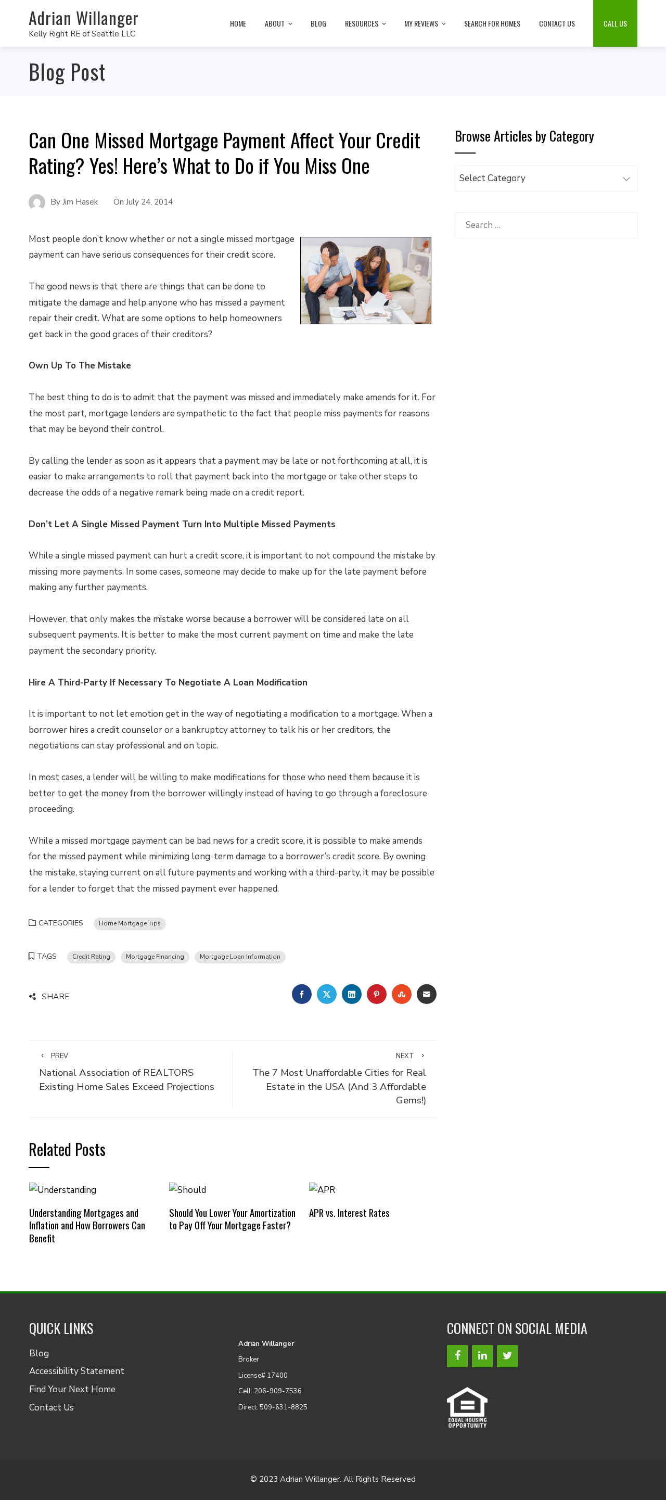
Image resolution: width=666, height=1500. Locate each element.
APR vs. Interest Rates (349, 1212)
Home (238, 23)
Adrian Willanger (84, 17)
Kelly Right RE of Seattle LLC (82, 34)
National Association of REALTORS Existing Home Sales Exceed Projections (126, 1072)
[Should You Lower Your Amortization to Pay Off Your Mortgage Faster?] (187, 1190)
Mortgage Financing (155, 956)
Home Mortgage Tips (130, 923)
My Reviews (421, 23)
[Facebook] (457, 1356)
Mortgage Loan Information (240, 956)
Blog (318, 23)
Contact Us (557, 23)
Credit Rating (91, 956)
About (275, 23)
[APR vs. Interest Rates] (322, 1190)
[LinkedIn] (482, 1356)
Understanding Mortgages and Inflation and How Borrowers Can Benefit (87, 1225)
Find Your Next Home (72, 1389)
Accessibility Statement (76, 1371)
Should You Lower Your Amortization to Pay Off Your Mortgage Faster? (232, 1218)
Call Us (615, 23)
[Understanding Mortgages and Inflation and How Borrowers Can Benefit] (62, 1190)
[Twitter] (507, 1356)
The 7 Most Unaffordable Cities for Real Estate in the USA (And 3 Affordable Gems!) (339, 1079)
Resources (361, 23)
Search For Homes (492, 23)
